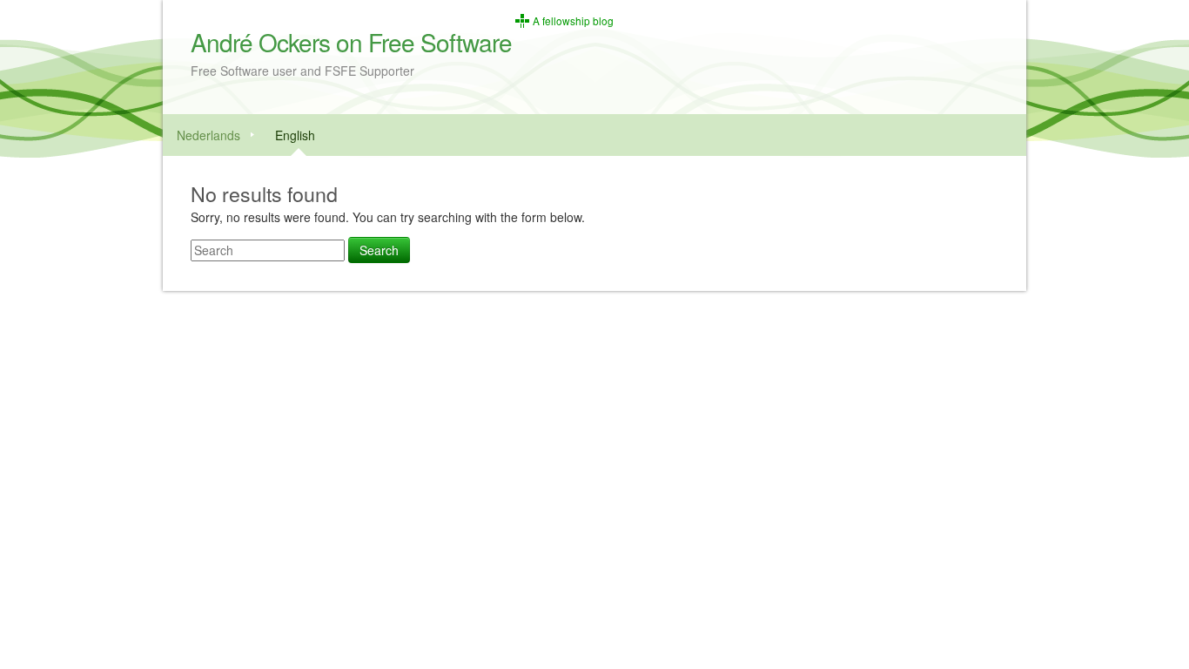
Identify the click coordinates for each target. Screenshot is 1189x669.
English (295, 135)
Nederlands (208, 135)
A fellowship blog (573, 21)
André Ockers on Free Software (351, 41)
